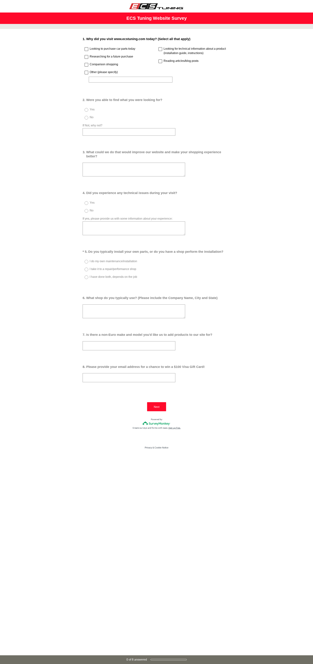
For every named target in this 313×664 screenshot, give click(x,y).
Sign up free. (174, 427)
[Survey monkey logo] (156, 423)
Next (156, 406)
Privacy (148, 447)
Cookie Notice (161, 447)
